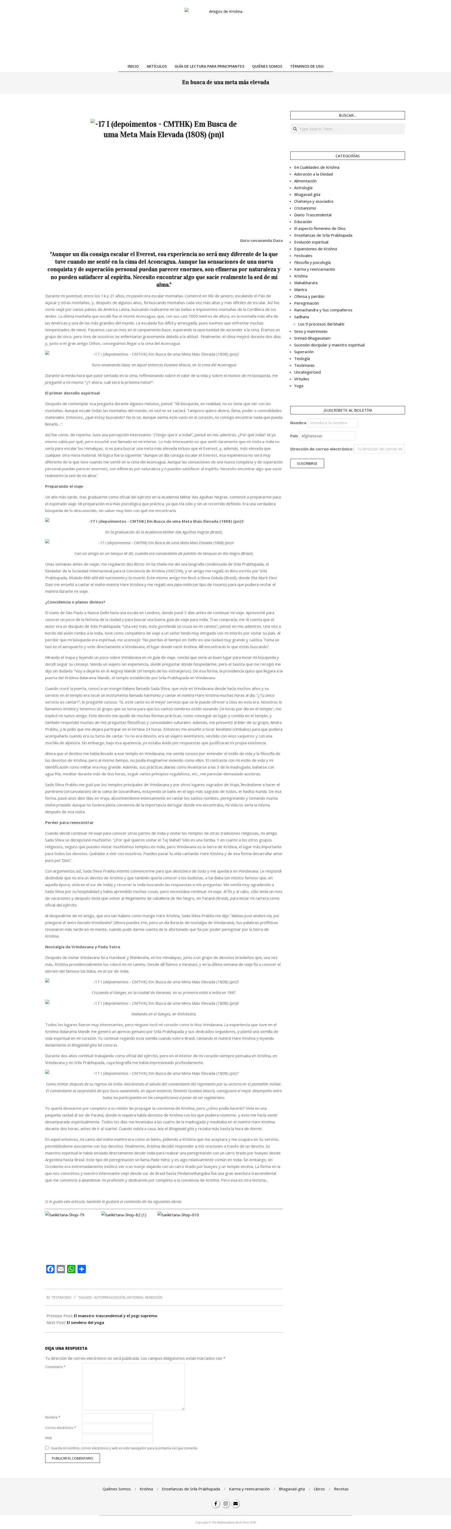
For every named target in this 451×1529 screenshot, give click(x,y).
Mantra (300, 289)
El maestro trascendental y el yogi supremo (115, 1315)
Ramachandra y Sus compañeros (323, 309)
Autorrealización (109, 1297)
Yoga (298, 385)
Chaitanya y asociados (314, 201)
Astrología (303, 187)
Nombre (52, 1417)
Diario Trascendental (312, 214)
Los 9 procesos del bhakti (321, 324)
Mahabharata (306, 282)
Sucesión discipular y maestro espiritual (329, 344)
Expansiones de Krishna (315, 248)
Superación (304, 351)
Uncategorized (307, 372)
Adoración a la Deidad (313, 174)
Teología (302, 358)
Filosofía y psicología (312, 262)
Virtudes (301, 378)
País (294, 435)
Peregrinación (306, 303)
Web (48, 1438)
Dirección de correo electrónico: (321, 448)
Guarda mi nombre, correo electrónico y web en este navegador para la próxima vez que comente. (124, 1448)
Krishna (300, 275)
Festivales (303, 255)
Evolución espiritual (311, 242)
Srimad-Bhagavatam (312, 338)
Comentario (55, 1367)
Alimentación (305, 180)
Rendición (153, 1297)
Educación (303, 221)
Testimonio (62, 1297)
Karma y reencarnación (314, 269)
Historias (135, 1297)
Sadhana (301, 316)
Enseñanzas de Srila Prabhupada (323, 235)
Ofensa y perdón (309, 296)
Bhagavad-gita (307, 194)
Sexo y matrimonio (311, 331)
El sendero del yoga (85, 1322)
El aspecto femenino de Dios (320, 228)
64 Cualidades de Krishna (316, 167)
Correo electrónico (60, 1428)
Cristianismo (305, 208)
